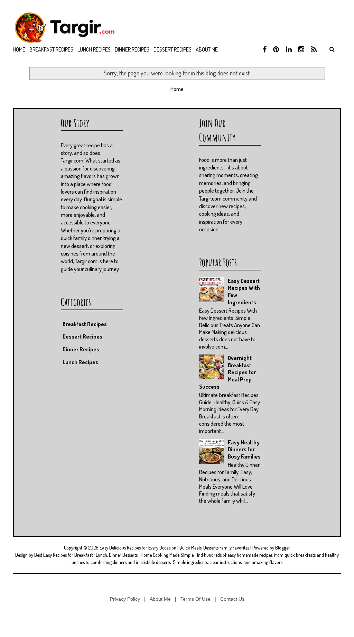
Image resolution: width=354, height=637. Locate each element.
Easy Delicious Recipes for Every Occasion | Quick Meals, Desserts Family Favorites (174, 548)
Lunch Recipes (94, 49)
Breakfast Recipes (51, 49)
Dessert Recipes (172, 49)
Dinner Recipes (132, 49)
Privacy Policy (125, 599)
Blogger (282, 548)
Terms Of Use (195, 599)
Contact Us (232, 599)
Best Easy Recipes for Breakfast (63, 555)
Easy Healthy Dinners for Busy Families (244, 449)
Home (19, 49)
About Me (160, 599)
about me (207, 49)
